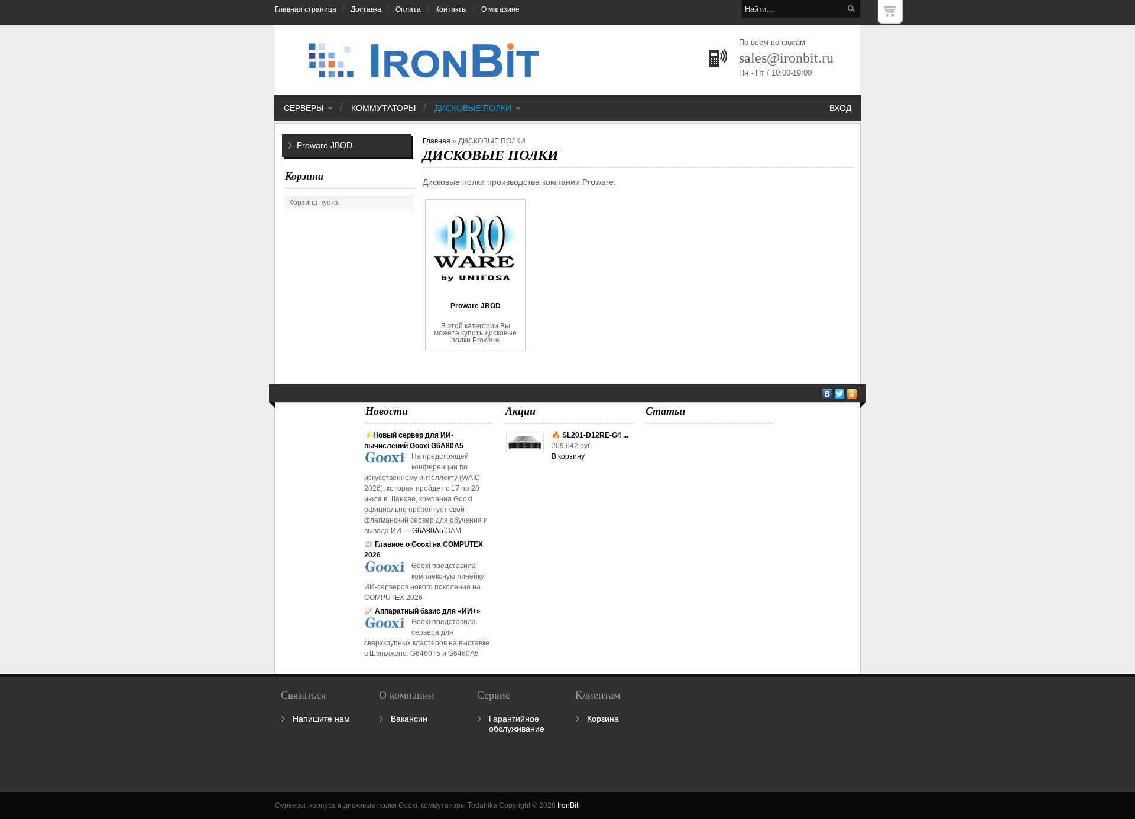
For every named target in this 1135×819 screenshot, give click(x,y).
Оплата (408, 9)
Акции (520, 411)
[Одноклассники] (852, 394)
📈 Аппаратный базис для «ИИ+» (422, 611)
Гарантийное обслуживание (516, 723)
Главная (436, 141)
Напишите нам (321, 718)
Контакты (451, 9)
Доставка (366, 9)
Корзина (304, 176)
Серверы (303, 108)
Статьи (665, 411)
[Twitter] (840, 394)
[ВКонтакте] (827, 394)
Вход (840, 108)
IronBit (567, 805)
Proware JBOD (324, 145)
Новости (386, 411)
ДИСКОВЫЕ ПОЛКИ (472, 108)
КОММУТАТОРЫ (383, 108)
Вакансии (409, 718)
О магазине (500, 9)
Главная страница (305, 9)
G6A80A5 (427, 531)
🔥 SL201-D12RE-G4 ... (590, 435)
